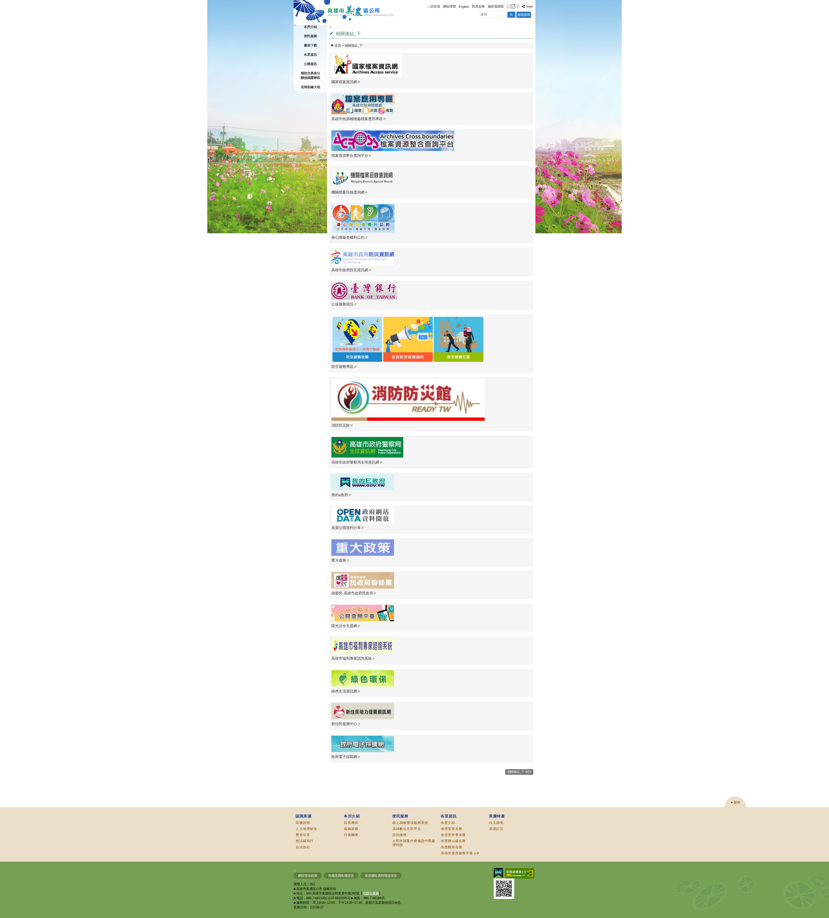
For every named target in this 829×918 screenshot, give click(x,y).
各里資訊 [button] (310, 54)
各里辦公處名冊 (453, 841)
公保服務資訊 (342, 304)
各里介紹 (448, 822)
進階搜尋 (523, 14)
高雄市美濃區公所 (361, 11)
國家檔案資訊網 (344, 82)
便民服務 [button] (310, 36)
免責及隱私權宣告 (341, 875)
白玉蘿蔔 (496, 822)
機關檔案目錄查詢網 (347, 192)
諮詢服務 (399, 835)
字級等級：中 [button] (513, 6)
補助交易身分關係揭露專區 (310, 75)
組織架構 (351, 829)
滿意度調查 (496, 6)
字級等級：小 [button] (508, 6)
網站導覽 (449, 6)
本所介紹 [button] (310, 27)
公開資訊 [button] (310, 64)
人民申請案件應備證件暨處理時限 (413, 843)
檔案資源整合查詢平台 (349, 156)
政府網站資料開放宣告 (381, 875)
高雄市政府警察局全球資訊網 (355, 462)
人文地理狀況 (306, 829)
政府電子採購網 (344, 757)
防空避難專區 (342, 367)
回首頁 (435, 6)
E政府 (498, 873)
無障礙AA (519, 873)
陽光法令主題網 (344, 626)
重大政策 (338, 560)
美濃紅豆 (496, 829)
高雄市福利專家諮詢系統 (351, 658)
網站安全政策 (307, 875)
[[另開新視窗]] (527, 7)
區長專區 (351, 822)
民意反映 (478, 6)
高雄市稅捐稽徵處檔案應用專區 (357, 119)
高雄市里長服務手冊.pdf (460, 853)
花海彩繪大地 (310, 87)
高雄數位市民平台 (406, 829)
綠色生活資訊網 (344, 691)
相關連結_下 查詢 (519, 771)
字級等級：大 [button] (517, 6)
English (464, 6)
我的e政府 (339, 495)
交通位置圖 (371, 893)
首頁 (338, 45)
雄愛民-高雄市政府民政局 (352, 593)
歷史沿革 (303, 835)
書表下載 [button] (310, 45)
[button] (511, 15)
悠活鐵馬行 (305, 841)
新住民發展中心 (344, 724)
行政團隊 (351, 835)
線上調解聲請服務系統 (410, 822)
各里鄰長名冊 (451, 847)
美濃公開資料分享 (346, 528)
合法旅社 (303, 847)
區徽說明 (303, 822)
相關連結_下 (354, 45)
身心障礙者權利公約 (347, 237)
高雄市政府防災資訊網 (349, 270)
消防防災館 (340, 425)
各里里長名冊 (451, 829)
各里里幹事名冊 (453, 835)
